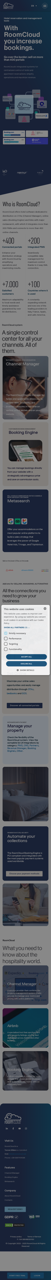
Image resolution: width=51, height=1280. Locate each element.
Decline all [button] (26, 663)
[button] (25, 627)
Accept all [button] (26, 657)
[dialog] (25, 640)
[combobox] (45, 608)
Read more (14, 623)
